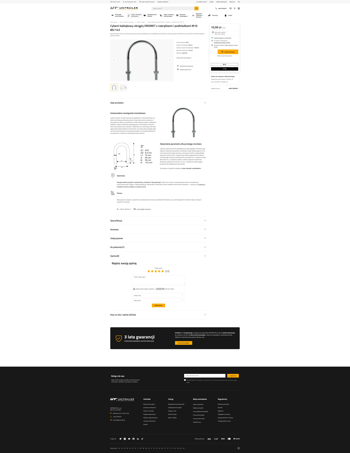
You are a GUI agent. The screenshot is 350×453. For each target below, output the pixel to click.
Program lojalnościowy (221, 2)
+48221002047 (222, 8)
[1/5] (148, 271)
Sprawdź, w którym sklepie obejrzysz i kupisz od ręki (226, 46)
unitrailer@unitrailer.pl (143, 209)
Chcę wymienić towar (199, 418)
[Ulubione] (235, 8)
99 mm (197, 48)
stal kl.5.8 (184, 53)
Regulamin (221, 411)
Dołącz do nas (117, 376)
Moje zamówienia (200, 399)
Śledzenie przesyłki (198, 408)
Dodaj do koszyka (229, 52)
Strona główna (113, 22)
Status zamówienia (198, 404)
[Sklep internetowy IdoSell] (239, 448)
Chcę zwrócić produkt (198, 415)
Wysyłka (220, 407)
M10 (187, 42)
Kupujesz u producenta (163, 2)
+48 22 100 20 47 (125, 209)
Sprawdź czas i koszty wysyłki (222, 43)
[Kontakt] (125, 402)
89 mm (190, 45)
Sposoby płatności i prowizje (225, 418)
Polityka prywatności (223, 404)
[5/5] (162, 271)
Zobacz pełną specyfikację (183, 58)
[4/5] (159, 271)
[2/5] (152, 271)
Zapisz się (233, 376)
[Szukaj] (196, 8)
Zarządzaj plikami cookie (224, 421)
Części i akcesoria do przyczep (127, 22)
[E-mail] (231, 8)
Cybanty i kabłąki (141, 22)
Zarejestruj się (197, 422)
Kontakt (211, 2)
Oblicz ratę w (220, 32)
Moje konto (232, 2)
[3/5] (155, 271)
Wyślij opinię (158, 305)
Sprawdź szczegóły (183, 343)
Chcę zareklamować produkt (200, 411)
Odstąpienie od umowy (224, 414)
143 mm (190, 50)
